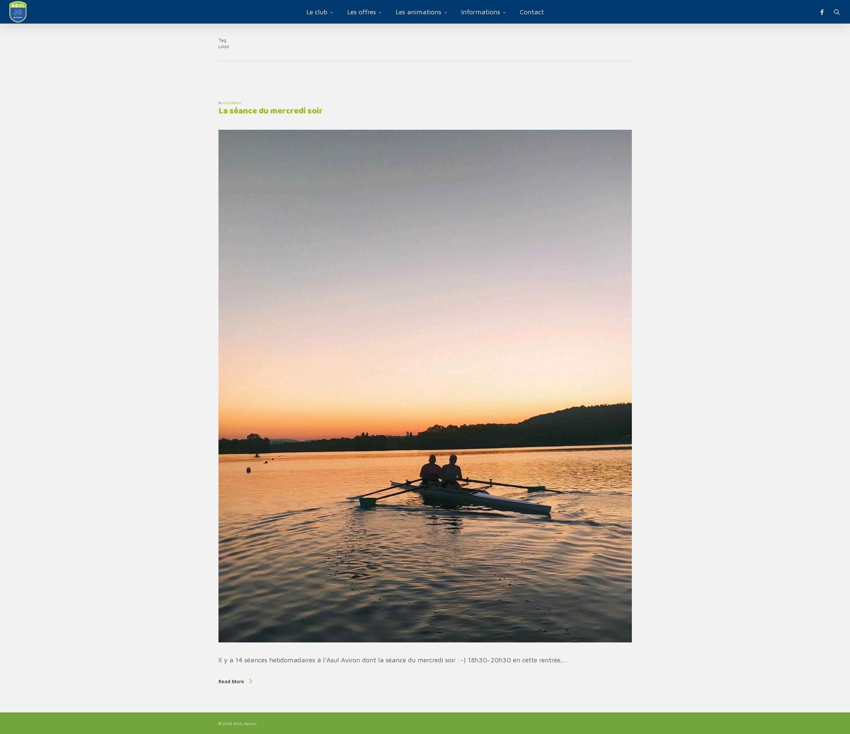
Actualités (232, 102)
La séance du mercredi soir (270, 111)
